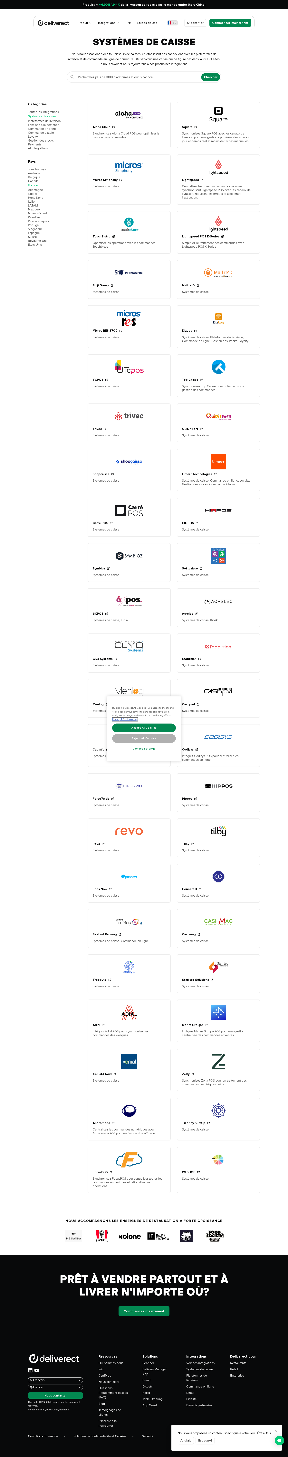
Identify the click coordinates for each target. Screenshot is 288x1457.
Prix (101, 1369)
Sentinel (148, 1363)
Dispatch (148, 1386)
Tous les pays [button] (37, 169)
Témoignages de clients (110, 1412)
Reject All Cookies (144, 738)
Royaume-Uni (37, 241)
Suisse (32, 237)
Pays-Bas (34, 217)
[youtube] (36, 1370)
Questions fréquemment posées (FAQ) (113, 1392)
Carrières (105, 1376)
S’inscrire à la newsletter (108, 1423)
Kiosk (146, 1393)
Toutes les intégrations (43, 112)
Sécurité (147, 1436)
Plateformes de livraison (44, 121)
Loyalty (33, 137)
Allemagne (35, 190)
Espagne (34, 233)
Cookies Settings (144, 748)
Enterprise (237, 1376)
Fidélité (191, 1399)
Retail (190, 1393)
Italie (31, 202)
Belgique (34, 177)
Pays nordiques (38, 221)
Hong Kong (35, 198)
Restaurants (238, 1363)
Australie (34, 173)
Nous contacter (109, 1382)
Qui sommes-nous (111, 1363)
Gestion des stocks (41, 141)
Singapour (35, 229)
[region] (144, 728)
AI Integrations (38, 148)
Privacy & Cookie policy (125, 719)
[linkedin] (30, 1370)
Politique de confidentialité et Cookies (100, 1436)
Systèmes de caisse (42, 116)
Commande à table (41, 133)
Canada (33, 181)
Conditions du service (43, 1436)
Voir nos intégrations (200, 1363)
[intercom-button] (279, 1440)
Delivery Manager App (154, 1371)
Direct (146, 1380)
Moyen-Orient (37, 213)
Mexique (34, 209)
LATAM (33, 205)
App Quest (149, 1405)
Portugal (33, 225)
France (33, 185)
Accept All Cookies (144, 727)
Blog (102, 1404)
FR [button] (174, 23)
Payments (34, 144)
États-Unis (35, 245)
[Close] (276, 1431)
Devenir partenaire (199, 1405)
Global (32, 194)
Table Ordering (152, 1399)
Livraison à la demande (43, 125)
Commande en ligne (42, 129)
